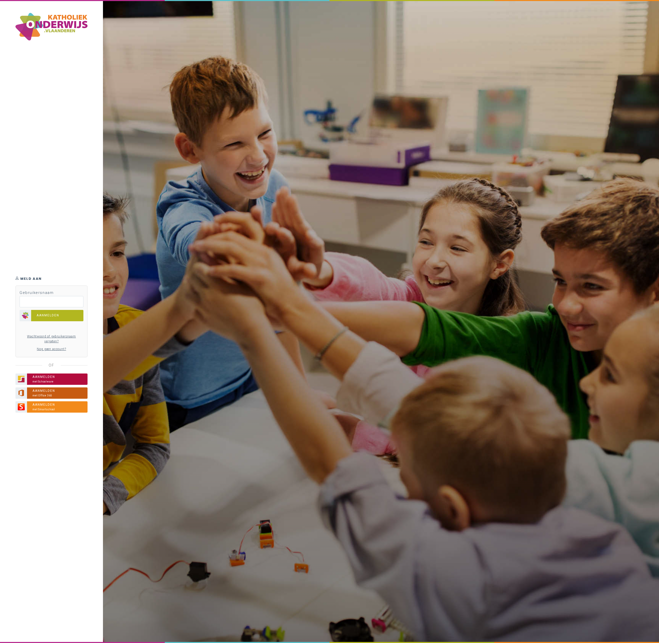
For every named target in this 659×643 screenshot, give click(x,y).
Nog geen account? (51, 349)
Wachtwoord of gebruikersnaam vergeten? (51, 339)
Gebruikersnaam (37, 292)
